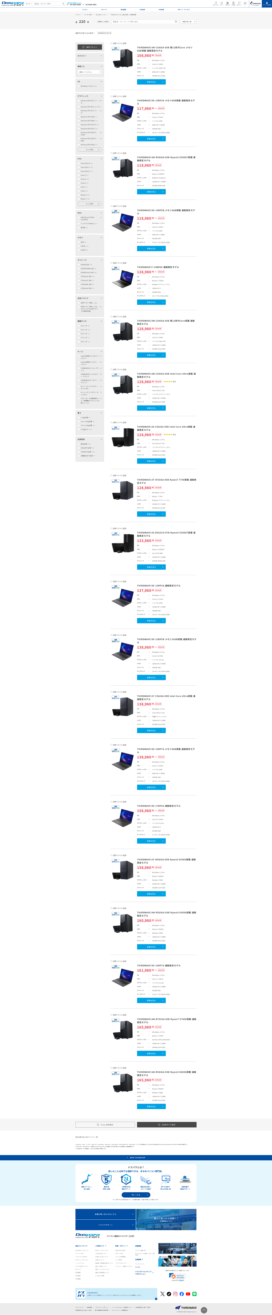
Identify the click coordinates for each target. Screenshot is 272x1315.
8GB (83, 242)
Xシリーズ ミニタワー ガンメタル (91, 393)
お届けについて (99, 1260)
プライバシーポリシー (102, 1307)
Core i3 (84, 183)
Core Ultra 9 (87, 163)
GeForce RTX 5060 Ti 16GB (91, 133)
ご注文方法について (101, 1253)
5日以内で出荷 (87, 448)
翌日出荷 (86, 444)
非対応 (84, 227)
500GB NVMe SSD (88, 268)
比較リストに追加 (119, 43)
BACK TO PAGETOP (137, 1158)
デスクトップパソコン (81, 1260)
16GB (85, 246)
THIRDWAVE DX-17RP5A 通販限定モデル (159, 805)
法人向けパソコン (101, 15)
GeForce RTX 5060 (89, 145)
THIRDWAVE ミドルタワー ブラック (91, 375)
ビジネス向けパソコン (81, 1266)
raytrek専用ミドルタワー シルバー (91, 357)
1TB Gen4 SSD (88, 276)
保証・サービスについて (102, 1269)
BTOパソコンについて (101, 1250)
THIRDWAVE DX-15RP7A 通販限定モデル (159, 965)
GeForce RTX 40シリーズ (91, 107)
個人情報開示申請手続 (101, 1310)
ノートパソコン (79, 1263)
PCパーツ (78, 1269)
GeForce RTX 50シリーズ (91, 102)
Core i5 (85, 179)
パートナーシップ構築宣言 (120, 1310)
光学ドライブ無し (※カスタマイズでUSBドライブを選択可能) (91, 309)
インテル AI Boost (89, 223)
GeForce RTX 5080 (89, 121)
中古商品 (78, 1276)
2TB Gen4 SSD (87, 288)
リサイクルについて (121, 1263)
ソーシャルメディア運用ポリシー (122, 1307)
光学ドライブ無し (89, 303)
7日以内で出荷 (88, 452)
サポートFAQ (119, 1253)
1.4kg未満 (85, 417)
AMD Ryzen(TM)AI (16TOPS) (91, 218)
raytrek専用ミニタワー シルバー (91, 363)
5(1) (174, 381)
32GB (84, 250)
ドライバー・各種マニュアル (123, 1266)
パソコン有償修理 (120, 1257)
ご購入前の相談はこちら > (74, 3)
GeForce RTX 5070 (89, 129)
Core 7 (84, 187)
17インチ (85, 337)
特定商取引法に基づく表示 (83, 1310)
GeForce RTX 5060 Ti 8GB (91, 139)
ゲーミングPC (79, 1253)
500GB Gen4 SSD (89, 272)
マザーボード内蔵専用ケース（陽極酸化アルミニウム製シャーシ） (91, 400)
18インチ (85, 341)
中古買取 (78, 1279)
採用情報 (137, 1267)
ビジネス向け (88, 15)
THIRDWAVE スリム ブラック (91, 369)
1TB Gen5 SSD (87, 280)
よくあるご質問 (99, 1276)
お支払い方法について (101, 1257)
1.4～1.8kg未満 (87, 421)
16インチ (85, 334)
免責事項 (89, 1307)
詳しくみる (136, 1195)
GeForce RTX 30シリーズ (91, 111)
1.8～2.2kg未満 (88, 425)
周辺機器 (78, 1272)
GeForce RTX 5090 (89, 117)
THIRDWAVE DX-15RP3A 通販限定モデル (159, 585)
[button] (177, 1277)
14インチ (85, 326)
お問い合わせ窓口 (120, 1250)
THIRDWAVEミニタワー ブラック (91, 381)
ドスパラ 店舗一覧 (140, 1250)
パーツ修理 (118, 1260)
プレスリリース (139, 1264)
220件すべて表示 (169, 1124)
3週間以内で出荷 (88, 456)
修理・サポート (120, 1246)
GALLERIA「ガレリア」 (82, 1250)
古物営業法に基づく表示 (142, 1307)
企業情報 (138, 1259)
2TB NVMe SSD (87, 284)
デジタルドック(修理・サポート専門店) (145, 1254)
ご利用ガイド (99, 1246)
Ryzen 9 (85, 195)
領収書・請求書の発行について (104, 1263)
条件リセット (91, 47)
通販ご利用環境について (102, 1272)
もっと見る (90, 149)
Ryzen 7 (85, 199)
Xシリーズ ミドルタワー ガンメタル (91, 387)
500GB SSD (86, 264)
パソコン (78, 15)
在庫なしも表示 (103, 21)
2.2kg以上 (86, 429)
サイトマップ (79, 1307)
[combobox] (49, 4)
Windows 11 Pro (89, 86)
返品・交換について (101, 1266)
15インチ (85, 330)
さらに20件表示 (107, 1124)
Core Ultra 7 (87, 167)
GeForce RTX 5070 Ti (90, 125)
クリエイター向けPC (81, 1257)
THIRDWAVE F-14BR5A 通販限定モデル (158, 267)
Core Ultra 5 (87, 171)
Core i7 (84, 175)
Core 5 (84, 191)
